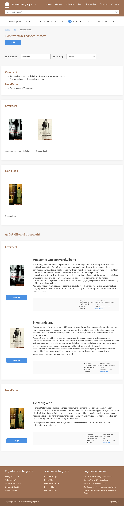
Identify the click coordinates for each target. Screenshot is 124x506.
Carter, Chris (89, 480)
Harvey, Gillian (50, 490)
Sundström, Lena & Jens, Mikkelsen (99, 490)
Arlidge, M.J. (10, 480)
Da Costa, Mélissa (91, 487)
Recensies (91, 4)
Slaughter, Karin (12, 476)
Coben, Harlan (11, 490)
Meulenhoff (99, 309)
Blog (80, 4)
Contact (115, 4)
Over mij (104, 4)
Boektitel (26, 56)
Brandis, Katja (50, 476)
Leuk (15, 297)
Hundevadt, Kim (51, 483)
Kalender (70, 4)
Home (49, 4)
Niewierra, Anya (90, 483)
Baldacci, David (12, 487)
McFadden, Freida (13, 483)
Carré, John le (89, 476)
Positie (71, 56)
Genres (58, 4)
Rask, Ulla (48, 480)
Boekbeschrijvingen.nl (23, 4)
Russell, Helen (50, 487)
